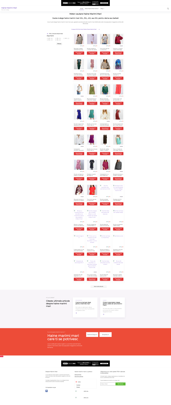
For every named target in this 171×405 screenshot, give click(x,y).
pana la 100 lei (78, 374)
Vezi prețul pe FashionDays (118, 53)
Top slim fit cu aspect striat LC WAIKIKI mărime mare (78, 100)
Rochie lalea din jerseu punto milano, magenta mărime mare (104, 276)
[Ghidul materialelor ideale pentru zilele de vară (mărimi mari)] (112, 307)
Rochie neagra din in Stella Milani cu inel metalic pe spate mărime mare (92, 226)
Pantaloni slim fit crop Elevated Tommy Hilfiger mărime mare (117, 201)
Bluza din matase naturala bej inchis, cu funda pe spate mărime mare (78, 50)
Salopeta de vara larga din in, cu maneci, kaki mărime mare (78, 276)
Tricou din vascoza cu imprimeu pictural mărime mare (104, 50)
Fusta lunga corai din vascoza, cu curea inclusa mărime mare (117, 100)
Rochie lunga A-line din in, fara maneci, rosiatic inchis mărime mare (118, 125)
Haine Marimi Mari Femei (91, 8)
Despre (78, 387)
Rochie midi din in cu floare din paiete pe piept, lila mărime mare (92, 50)
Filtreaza (59, 43)
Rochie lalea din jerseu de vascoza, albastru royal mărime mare (104, 226)
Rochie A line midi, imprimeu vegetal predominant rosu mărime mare (91, 75)
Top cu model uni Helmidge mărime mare (117, 150)
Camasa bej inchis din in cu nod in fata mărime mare (105, 75)
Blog (102, 8)
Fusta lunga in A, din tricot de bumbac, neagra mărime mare (79, 251)
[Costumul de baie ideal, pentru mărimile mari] (85, 307)
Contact (78, 385)
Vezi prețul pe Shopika (79, 53)
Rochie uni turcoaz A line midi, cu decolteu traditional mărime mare (92, 125)
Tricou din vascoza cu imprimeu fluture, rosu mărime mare (91, 201)
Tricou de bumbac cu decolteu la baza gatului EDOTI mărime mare (92, 276)
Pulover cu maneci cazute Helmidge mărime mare (118, 50)
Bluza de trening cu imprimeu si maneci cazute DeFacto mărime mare (79, 201)
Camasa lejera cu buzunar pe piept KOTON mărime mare (104, 125)
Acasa (81, 8)
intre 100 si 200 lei (79, 376)
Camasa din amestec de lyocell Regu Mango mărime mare (78, 150)
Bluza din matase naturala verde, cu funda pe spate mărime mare (117, 276)
